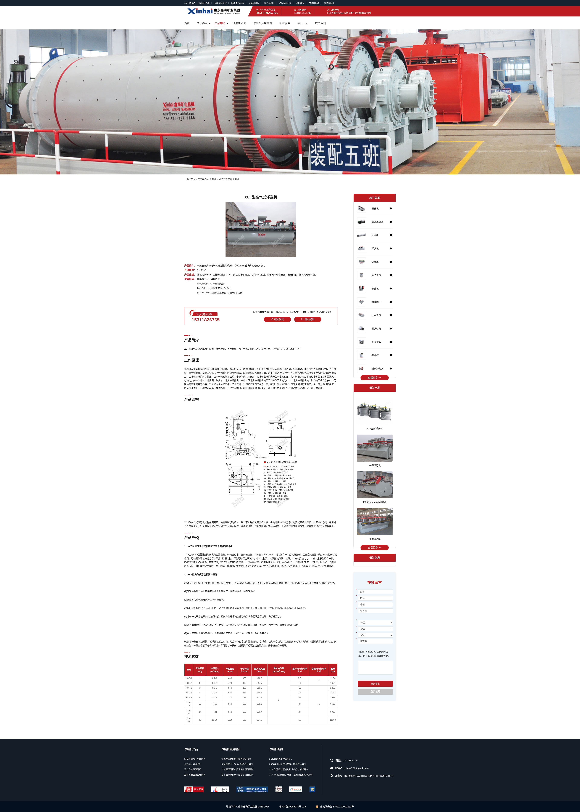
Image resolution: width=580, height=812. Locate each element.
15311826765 (206, 319)
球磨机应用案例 (262, 23)
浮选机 (212, 179)
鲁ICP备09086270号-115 (292, 806)
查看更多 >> (374, 377)
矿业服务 (284, 23)
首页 (187, 23)
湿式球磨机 (269, 3)
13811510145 (302, 12)
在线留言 (279, 319)
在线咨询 (309, 319)
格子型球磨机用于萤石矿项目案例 (237, 774)
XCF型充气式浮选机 (229, 179)
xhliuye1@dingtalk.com (356, 768)
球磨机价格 (204, 3)
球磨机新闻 (239, 23)
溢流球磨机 (329, 3)
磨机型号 (300, 3)
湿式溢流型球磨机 (192, 769)
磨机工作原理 (237, 3)
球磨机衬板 (253, 3)
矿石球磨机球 (285, 3)
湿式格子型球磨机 (192, 764)
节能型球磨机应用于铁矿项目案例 (237, 769)
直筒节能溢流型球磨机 (194, 774)
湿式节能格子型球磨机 (194, 759)
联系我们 (320, 23)
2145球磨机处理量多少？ (281, 759)
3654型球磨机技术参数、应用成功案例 (287, 764)
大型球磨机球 (220, 3)
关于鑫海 (202, 23)
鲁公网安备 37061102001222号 (337, 806)
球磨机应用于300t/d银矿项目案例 (237, 764)
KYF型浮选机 (208, 293)
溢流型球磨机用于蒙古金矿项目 (236, 759)
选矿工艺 (302, 23)
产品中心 (220, 23)
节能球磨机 (314, 3)
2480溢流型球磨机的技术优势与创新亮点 (288, 769)
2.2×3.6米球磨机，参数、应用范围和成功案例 (291, 774)
